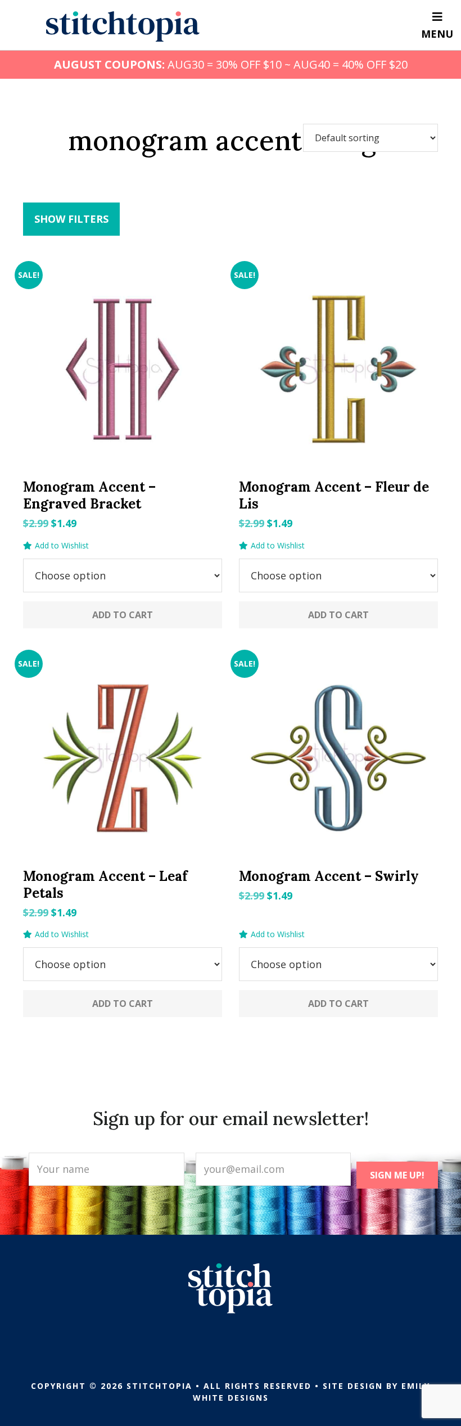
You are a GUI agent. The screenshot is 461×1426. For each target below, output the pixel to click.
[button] (56, 545)
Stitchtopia (123, 26)
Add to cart (122, 615)
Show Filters (71, 219)
